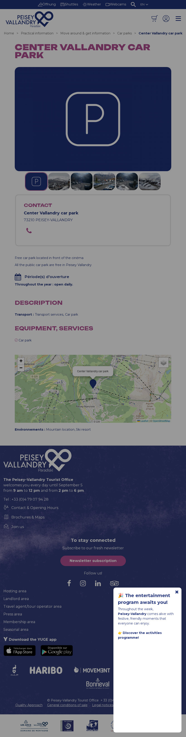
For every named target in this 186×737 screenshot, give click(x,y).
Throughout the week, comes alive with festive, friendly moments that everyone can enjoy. (146, 623)
